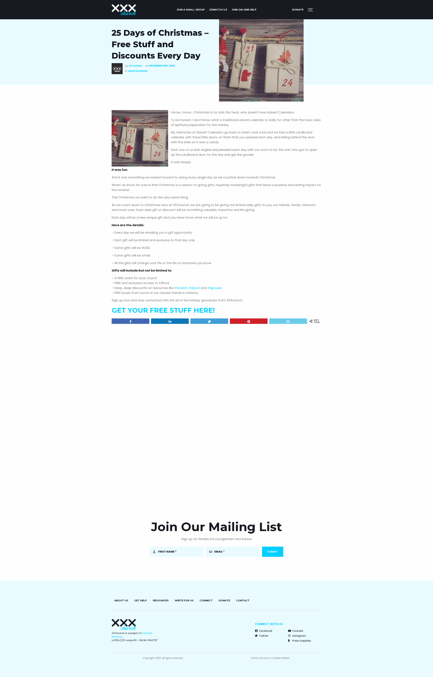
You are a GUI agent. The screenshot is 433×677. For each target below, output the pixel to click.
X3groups (214, 288)
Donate (297, 9)
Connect (206, 600)
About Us (121, 600)
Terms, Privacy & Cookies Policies (270, 658)
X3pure (194, 288)
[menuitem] (191, 10)
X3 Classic (135, 65)
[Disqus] (216, 370)
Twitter (263, 635)
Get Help (140, 600)
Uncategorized (137, 71)
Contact (242, 600)
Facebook (265, 630)
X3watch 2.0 (218, 9)
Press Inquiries (301, 640)
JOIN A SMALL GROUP (191, 9)
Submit (273, 551)
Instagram (298, 635)
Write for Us (184, 600)
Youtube (297, 630)
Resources (161, 600)
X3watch (181, 288)
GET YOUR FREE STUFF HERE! (163, 310)
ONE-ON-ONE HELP (244, 9)
